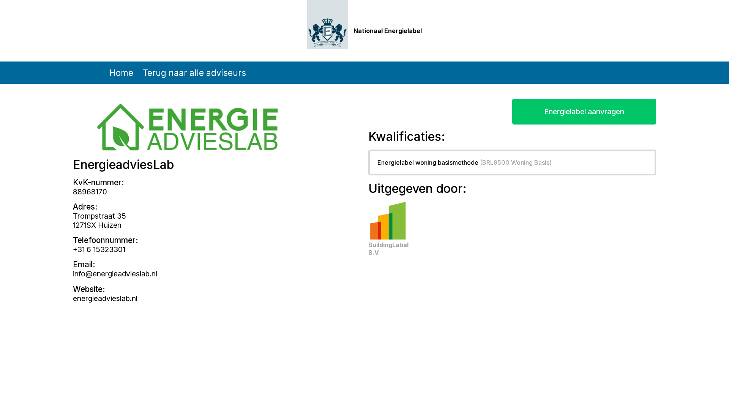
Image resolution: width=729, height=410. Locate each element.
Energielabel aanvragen (584, 111)
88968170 (90, 191)
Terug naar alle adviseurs (194, 73)
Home (121, 73)
